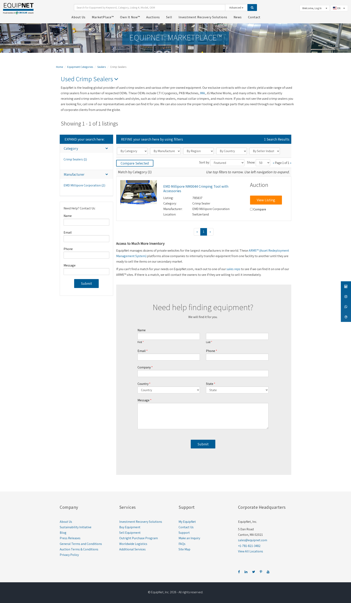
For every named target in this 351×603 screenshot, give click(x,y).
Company (144, 367)
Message (70, 265)
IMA (202, 93)
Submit (86, 283)
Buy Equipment (129, 527)
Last (208, 342)
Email (68, 232)
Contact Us (186, 527)
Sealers (101, 67)
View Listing (266, 200)
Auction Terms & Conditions (79, 549)
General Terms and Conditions (81, 544)
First (140, 342)
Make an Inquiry (189, 538)
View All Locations (250, 551)
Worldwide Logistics (133, 544)
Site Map (184, 549)
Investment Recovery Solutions (140, 522)
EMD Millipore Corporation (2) (84, 185)
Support (184, 532)
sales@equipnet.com (252, 540)
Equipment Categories (80, 67)
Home (59, 67)
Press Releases (70, 538)
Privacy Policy (69, 555)
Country (143, 384)
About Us (66, 522)
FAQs (182, 544)
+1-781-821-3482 (249, 546)
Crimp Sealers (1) (75, 159)
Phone (68, 249)
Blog (63, 532)
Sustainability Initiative (75, 527)
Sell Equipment (130, 532)
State (209, 384)
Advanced (235, 7)
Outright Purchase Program (138, 538)
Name (68, 216)
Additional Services (132, 549)
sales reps (233, 269)
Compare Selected (135, 163)
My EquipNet (187, 522)
